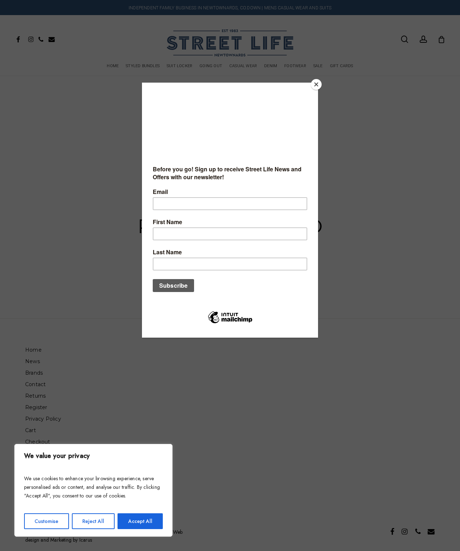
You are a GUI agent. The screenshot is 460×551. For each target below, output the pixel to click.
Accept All (140, 521)
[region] (93, 490)
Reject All (93, 521)
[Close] (316, 84)
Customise (46, 521)
